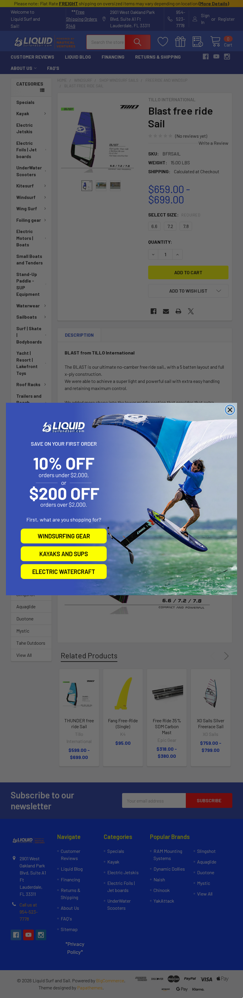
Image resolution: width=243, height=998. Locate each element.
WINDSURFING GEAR (64, 536)
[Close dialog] (230, 410)
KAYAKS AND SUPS (63, 553)
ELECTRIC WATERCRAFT (63, 571)
